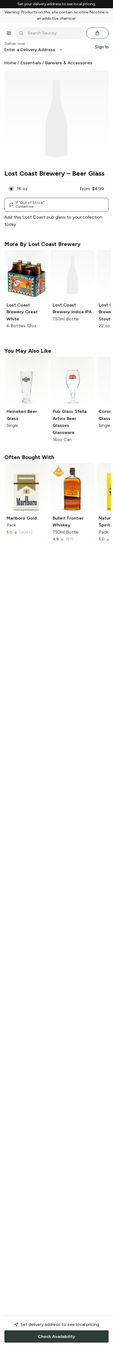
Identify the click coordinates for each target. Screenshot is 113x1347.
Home (10, 62)
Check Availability (56, 1336)
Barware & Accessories (68, 62)
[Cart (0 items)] (97, 33)
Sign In (102, 47)
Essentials (31, 62)
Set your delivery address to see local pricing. (56, 4)
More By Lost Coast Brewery (42, 244)
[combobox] (53, 33)
